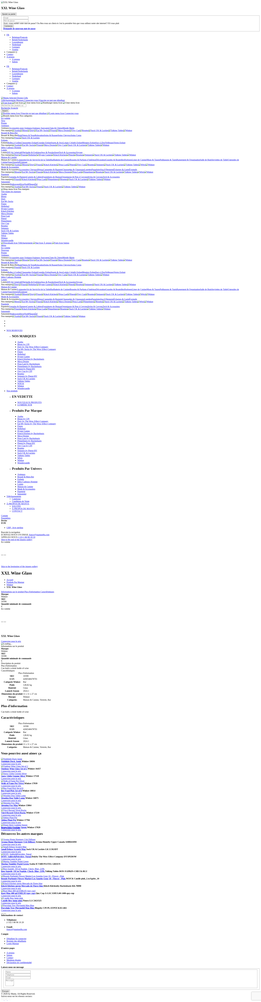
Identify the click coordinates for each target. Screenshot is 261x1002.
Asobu (4, 194)
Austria (15, 49)
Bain (20, 135)
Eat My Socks (7, 201)
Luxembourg (17, 42)
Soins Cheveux (64, 135)
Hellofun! (5, 206)
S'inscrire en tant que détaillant (52, 100)
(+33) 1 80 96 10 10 (26, 537)
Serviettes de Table (220, 160)
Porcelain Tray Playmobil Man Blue (18, 908)
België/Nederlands (20, 40)
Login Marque (13, 943)
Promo (4, 123)
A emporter (21, 160)
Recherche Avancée (9, 108)
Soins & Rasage (51, 135)
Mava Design (7, 213)
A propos (10, 57)
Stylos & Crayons (95, 177)
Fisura (3, 204)
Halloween (14, 184)
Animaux (5, 125)
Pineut (4, 218)
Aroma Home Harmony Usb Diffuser (18, 842)
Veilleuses (109, 143)
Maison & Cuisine (9, 157)
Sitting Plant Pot (9, 820)
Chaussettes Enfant (29, 143)
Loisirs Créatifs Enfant (72, 143)
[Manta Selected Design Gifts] (14, 98)
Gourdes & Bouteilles (114, 160)
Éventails (133, 169)
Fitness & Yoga (28, 135)
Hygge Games (7, 209)
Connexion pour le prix (11, 641)
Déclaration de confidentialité (19, 962)
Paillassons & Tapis (168, 160)
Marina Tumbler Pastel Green (15, 864)
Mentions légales (14, 960)
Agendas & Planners (18, 177)
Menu (3, 245)
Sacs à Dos (100, 143)
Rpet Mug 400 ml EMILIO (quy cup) (18, 893)
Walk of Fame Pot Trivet (12, 783)
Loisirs (4, 150)
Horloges (128, 160)
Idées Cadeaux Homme (11, 147)
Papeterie (5, 174)
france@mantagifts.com (39, 535)
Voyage (79, 152)
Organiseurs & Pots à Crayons (75, 177)
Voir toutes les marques (11, 191)
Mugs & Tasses (153, 160)
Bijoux (40, 169)
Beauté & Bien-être (9, 133)
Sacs (102, 169)
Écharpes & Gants (121, 169)
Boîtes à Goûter (14, 143)
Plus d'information (32, 592)
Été (36, 184)
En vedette (5, 118)
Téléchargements (8, 100)
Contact (10, 54)
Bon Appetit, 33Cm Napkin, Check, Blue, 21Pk (23, 871)
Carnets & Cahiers (34, 177)
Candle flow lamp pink (12, 900)
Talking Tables (7, 233)
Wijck (3, 235)
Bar (51, 160)
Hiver (21, 184)
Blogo (3, 196)
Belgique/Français (19, 37)
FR (8, 35)
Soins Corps (76, 135)
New (3, 121)
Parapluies (96, 169)
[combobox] (13, 105)
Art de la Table (44, 160)
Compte (4, 516)
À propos (47, 243)
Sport (56, 152)
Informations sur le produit (12, 592)
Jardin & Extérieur (33, 152)
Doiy (3, 199)
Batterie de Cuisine (61, 160)
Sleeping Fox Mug (9, 805)
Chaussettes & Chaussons (73, 169)
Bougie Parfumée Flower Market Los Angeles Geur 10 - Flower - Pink (33, 878)
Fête (23, 152)
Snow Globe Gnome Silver (13, 776)
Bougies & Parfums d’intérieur (83, 160)
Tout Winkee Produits (10, 828)
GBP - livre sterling (15, 527)
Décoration (100, 160)
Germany (16, 47)
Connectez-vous (31, 100)
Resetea (4, 226)
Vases (10, 162)
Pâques (32, 184)
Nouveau (5, 250)
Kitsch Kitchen (7, 211)
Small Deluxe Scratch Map (13, 849)
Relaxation (39, 135)
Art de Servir (32, 160)
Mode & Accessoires (10, 167)
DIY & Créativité (14, 152)
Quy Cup (5, 223)
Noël (26, 184)
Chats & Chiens (56, 128)
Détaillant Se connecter (16, 938)
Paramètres (5, 518)
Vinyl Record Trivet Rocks (13, 813)
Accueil (10, 580)
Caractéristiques (47, 592)
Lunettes (88, 169)
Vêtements (109, 169)
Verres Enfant (119, 143)
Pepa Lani (5, 216)
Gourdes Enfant (44, 143)
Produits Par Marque (15, 582)
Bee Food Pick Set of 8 (11, 791)
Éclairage (23, 162)
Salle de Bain (206, 160)
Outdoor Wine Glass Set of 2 (14, 769)
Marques (20, 100)
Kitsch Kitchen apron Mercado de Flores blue (22, 886)
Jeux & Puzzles (47, 152)
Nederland (16, 44)
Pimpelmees (6, 221)
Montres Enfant (89, 143)
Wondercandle (7, 240)
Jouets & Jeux (57, 143)
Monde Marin (68, 128)
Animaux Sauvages (40, 128)
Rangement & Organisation (188, 160)
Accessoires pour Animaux (20, 128)
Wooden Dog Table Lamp (13, 798)
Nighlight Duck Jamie (11, 761)
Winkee (4, 238)
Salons (15, 62)
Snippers (5, 228)
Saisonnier (5, 182)
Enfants (4, 140)
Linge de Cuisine (139, 160)
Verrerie (16, 162)
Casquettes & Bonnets (52, 169)
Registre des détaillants (16, 941)
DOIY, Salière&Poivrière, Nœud (16, 856)
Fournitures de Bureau (52, 177)
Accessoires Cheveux (28, 169)
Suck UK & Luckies (10, 231)
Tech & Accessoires (67, 152)
